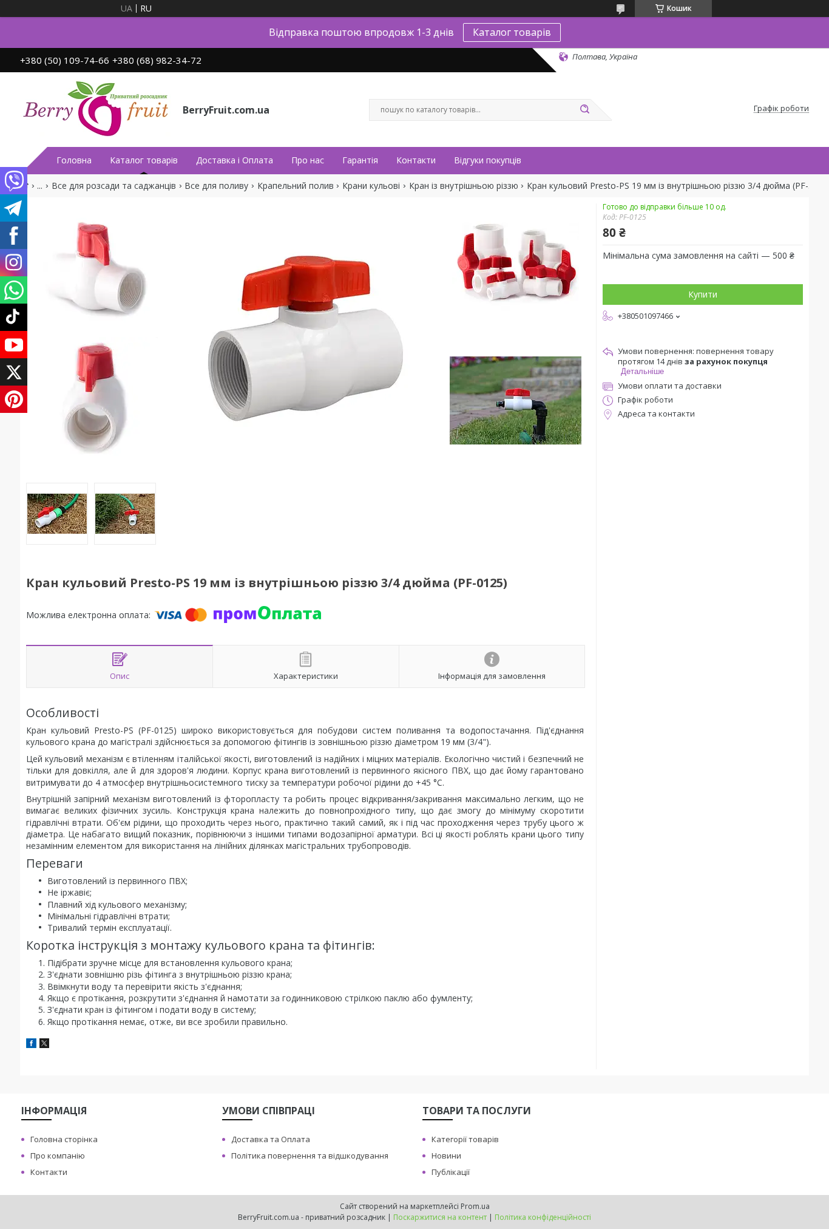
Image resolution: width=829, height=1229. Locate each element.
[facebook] (31, 1044)
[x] (44, 1044)
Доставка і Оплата (234, 160)
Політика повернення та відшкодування (309, 1155)
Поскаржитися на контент (440, 1217)
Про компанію (57, 1155)
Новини (446, 1155)
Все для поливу (216, 185)
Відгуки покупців (487, 160)
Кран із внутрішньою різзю (463, 185)
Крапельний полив (295, 185)
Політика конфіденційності (543, 1217)
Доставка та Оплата (270, 1139)
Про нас (307, 160)
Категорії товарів (465, 1139)
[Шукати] (584, 110)
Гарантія (360, 160)
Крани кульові (371, 185)
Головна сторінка (64, 1139)
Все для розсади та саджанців (114, 185)
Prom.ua (475, 1206)
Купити (702, 294)
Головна (74, 160)
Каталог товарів (512, 32)
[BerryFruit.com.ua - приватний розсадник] (96, 108)
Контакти (416, 160)
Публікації (450, 1171)
